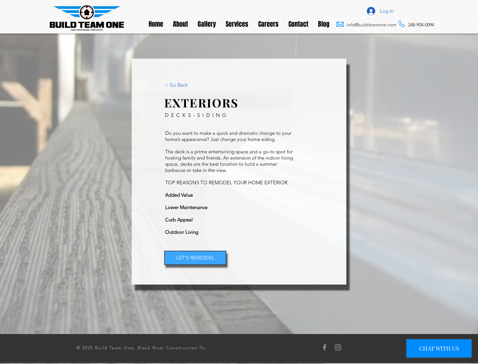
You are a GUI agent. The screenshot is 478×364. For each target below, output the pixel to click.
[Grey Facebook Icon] (324, 347)
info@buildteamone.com (371, 25)
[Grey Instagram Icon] (338, 347)
